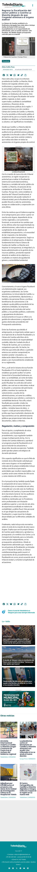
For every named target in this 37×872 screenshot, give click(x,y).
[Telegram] (20, 868)
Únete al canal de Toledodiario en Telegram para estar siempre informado (21, 612)
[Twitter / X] (16, 868)
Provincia (6, 61)
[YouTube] (24, 868)
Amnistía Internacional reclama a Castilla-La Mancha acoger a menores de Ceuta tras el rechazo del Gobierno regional (8, 747)
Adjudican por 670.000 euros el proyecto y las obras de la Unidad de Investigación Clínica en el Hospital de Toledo (8, 789)
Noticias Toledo (7, 636)
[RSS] (28, 868)
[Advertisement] (18, 584)
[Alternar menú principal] (32, 5)
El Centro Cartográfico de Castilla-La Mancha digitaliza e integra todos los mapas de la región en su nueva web (28, 789)
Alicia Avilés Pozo (8, 67)
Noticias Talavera (7, 657)
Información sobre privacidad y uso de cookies (16, 862)
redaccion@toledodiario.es (22, 854)
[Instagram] (13, 868)
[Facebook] (9, 868)
